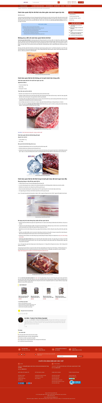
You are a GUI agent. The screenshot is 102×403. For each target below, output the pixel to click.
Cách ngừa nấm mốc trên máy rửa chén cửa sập (28, 334)
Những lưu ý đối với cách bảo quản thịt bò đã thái (31, 26)
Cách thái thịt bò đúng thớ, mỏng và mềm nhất (32, 132)
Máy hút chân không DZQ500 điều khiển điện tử (60, 297)
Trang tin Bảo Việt (72, 14)
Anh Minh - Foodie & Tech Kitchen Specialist (35, 318)
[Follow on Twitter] (23, 383)
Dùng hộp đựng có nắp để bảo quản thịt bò (31, 32)
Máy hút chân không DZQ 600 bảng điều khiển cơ (24, 297)
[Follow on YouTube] (31, 383)
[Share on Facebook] (19, 313)
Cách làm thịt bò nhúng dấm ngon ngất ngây (25, 306)
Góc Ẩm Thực (24, 8)
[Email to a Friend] (23, 313)
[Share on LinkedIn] (27, 313)
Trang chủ (19, 8)
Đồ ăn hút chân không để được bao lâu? (24, 303)
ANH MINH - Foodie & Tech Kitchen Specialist (39, 319)
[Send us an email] (25, 383)
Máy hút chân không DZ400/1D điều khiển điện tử (48, 297)
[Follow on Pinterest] (27, 383)
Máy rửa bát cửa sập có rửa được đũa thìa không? (28, 336)
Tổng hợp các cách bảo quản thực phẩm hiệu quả (26, 305)
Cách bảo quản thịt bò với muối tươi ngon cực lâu (32, 29)
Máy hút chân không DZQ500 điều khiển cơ (35, 297)
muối (23, 96)
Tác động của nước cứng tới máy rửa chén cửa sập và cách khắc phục (32, 339)
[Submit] (59, 2)
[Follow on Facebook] (19, 383)
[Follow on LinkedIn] (29, 383)
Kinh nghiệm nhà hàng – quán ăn (75, 18)
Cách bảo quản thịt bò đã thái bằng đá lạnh (31, 30)
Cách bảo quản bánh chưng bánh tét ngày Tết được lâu (27, 304)
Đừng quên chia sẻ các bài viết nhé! (27, 310)
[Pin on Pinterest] (25, 313)
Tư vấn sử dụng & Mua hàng (74, 16)
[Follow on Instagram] (26, 326)
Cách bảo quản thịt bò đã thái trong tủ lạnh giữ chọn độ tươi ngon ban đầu (35, 31)
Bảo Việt (37, 277)
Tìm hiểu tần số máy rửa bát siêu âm (26, 341)
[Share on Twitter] (21, 313)
